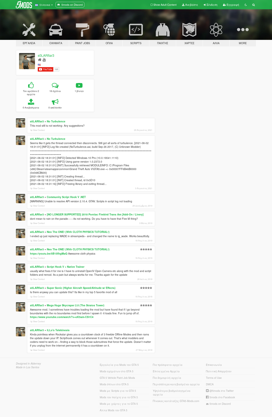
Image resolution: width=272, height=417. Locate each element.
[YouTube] (44, 59)
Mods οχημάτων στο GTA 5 (116, 371)
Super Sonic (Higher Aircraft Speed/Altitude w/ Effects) (81, 288)
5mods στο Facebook (222, 397)
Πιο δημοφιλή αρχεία (167, 378)
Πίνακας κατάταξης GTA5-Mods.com (176, 401)
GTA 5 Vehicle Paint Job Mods (117, 378)
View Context (39, 129)
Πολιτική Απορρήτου (218, 371)
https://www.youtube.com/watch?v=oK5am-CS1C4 (61, 317)
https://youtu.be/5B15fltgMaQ (48, 253)
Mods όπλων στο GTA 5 (114, 384)
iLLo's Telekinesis (58, 330)
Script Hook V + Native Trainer (65, 266)
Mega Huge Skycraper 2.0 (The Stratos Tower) (75, 305)
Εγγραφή (232, 4)
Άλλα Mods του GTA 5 (113, 410)
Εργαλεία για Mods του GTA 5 (119, 365)
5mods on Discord (220, 404)
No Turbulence (56, 121)
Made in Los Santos (27, 367)
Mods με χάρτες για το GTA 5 (119, 404)
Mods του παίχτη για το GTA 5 (119, 397)
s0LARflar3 (46, 55)
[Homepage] (40, 59)
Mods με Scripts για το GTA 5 (118, 391)
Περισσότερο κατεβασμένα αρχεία (176, 384)
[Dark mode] (246, 4)
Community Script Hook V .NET (66, 197)
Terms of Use (214, 378)
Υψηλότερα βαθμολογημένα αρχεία (171, 392)
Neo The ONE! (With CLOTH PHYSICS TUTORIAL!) (78, 232)
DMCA (210, 384)
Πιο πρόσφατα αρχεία (167, 365)
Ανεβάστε (191, 4)
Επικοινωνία (214, 365)
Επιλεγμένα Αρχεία (166, 371)
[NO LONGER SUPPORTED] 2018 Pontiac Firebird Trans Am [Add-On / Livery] (95, 214)
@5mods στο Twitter (221, 391)
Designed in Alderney (28, 363)
